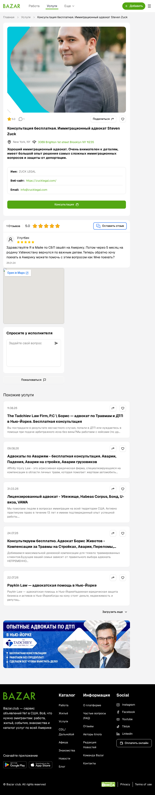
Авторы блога (92, 734)
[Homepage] (11, 6)
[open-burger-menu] (149, 6)
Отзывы (88, 726)
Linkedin (127, 733)
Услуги (52, 6)
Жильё (63, 713)
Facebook (128, 712)
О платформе (92, 705)
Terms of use (143, 784)
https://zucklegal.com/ (41, 180)
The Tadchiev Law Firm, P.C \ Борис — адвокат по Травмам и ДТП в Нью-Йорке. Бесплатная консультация (65, 418)
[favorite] (122, 119)
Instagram (128, 704)
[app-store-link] (40, 764)
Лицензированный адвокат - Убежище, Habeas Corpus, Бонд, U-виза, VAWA (65, 499)
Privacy (125, 784)
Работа (34, 6)
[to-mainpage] (19, 696)
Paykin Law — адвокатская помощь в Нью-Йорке (52, 585)
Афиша (63, 742)
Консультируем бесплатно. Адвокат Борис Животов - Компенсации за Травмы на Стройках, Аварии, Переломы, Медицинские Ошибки (60, 546)
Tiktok (126, 726)
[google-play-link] (14, 764)
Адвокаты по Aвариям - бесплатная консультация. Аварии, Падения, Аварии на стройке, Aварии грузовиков (61, 459)
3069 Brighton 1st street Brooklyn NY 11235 (66, 142)
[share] (113, 408)
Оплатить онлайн (136, 743)
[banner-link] (66, 644)
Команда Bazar (93, 755)
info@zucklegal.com (34, 189)
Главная (8, 17)
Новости (64, 758)
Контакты (89, 763)
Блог (62, 766)
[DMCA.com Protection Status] (108, 784)
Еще (67, 6)
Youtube (127, 719)
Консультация (64, 204)
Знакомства (67, 750)
